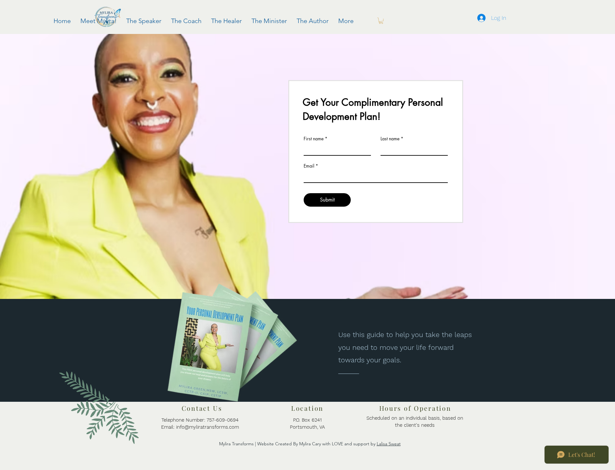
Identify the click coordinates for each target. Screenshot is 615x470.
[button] (381, 21)
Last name (390, 138)
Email (309, 166)
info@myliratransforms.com (207, 427)
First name (314, 138)
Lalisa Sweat (389, 444)
